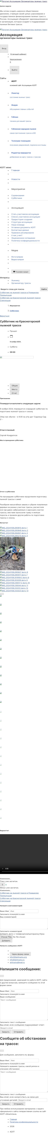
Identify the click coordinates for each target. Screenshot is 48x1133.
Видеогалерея (17, 259)
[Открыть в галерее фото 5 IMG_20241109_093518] (15, 554)
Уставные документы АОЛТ (23, 227)
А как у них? (16, 235)
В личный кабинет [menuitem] (18, 54)
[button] (29, 61)
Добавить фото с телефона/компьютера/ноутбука (22, 934)
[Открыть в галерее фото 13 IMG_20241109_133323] (15, 590)
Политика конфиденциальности (25, 241)
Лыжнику (15, 280)
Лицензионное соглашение (23, 238)
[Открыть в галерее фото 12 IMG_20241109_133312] (15, 588)
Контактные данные (20, 230)
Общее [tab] (15, 385)
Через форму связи (20, 954)
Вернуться (4, 316)
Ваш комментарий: (8, 917)
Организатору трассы (21, 283)
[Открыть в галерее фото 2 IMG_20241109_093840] (15, 530)
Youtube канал (21, 272)
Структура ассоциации (21, 222)
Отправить (18, 1032)
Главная (15, 170)
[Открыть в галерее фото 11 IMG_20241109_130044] (15, 585)
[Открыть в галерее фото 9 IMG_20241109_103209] (15, 580)
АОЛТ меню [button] (5, 167)
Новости (15, 179)
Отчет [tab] (14, 393)
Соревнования (17, 195)
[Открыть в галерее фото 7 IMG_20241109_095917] (15, 575)
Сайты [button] (3, 78)
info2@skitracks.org (18, 957)
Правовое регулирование (22, 233)
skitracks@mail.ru (17, 962)
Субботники (16, 198)
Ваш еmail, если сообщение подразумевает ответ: (22, 1025)
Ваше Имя (4, 911)
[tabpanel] (24, 417)
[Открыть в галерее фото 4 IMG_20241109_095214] (15, 535)
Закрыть (5, 1032)
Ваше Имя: (4, 991)
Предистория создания (21, 219)
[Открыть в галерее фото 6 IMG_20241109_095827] (15, 572)
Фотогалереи (17, 257)
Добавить (6, 941)
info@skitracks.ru (17, 960)
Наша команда (17, 225)
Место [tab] (14, 389)
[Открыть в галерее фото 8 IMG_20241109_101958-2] (15, 577)
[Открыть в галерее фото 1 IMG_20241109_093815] (15, 527)
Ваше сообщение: (8, 997)
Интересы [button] (4, 277)
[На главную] (23, 1)
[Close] (2, 594)
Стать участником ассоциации (25, 214)
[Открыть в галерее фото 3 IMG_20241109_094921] (15, 533)
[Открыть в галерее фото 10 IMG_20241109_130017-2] (15, 582)
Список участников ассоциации (25, 217)
